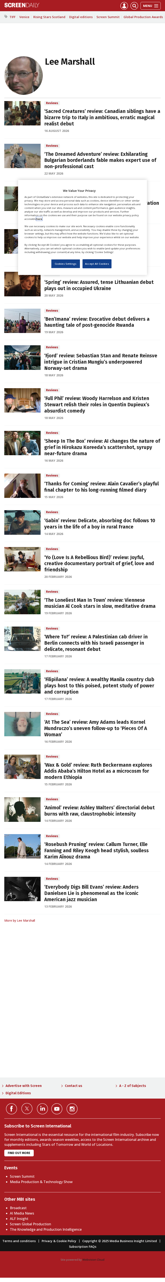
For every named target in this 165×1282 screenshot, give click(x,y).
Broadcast (18, 1207)
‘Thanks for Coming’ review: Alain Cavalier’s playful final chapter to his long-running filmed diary (101, 487)
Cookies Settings (65, 263)
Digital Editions (18, 1093)
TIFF (12, 17)
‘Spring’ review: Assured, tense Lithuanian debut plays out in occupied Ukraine (99, 285)
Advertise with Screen (24, 1086)
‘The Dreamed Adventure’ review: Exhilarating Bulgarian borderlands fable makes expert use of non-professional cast (100, 160)
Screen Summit (108, 17)
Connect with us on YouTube (56, 1108)
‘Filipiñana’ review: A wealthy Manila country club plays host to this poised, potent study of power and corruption (99, 686)
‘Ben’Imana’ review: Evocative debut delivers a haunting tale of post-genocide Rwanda (97, 322)
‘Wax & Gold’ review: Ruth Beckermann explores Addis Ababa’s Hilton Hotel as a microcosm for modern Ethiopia (98, 771)
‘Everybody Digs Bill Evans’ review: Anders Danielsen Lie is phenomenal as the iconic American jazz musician (91, 893)
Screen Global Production (30, 1224)
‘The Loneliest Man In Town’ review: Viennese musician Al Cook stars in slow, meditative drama (100, 603)
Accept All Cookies (97, 263)
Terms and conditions (19, 1241)
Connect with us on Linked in (42, 1108)
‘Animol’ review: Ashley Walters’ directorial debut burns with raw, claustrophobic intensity (99, 811)
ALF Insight (19, 1218)
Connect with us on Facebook (11, 1108)
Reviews (52, 103)
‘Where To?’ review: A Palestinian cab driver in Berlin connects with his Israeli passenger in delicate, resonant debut (96, 643)
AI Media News (22, 1213)
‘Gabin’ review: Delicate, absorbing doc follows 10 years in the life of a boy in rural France (99, 524)
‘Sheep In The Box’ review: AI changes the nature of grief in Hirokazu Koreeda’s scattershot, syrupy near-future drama (102, 447)
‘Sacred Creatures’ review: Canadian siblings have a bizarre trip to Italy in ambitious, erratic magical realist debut (102, 117)
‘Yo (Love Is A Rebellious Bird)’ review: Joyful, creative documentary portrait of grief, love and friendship (99, 564)
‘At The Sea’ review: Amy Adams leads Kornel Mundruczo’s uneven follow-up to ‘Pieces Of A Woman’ (95, 728)
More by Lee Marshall (19, 920)
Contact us (73, 1086)
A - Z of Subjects (132, 1086)
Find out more (19, 1153)
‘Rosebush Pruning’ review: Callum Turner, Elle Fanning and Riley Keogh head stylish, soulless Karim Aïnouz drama (96, 850)
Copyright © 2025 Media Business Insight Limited (119, 1241)
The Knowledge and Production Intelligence (46, 1229)
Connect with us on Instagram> (72, 1108)
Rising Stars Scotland (49, 17)
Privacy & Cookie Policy (59, 1241)
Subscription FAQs (82, 1246)
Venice (24, 17)
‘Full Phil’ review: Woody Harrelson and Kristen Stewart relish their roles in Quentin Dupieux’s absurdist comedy (96, 405)
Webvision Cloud (93, 1260)
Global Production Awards (143, 17)
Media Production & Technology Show (41, 1181)
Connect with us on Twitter (27, 1108)
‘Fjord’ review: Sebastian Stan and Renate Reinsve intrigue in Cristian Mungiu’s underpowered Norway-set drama (100, 362)
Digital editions (81, 17)
